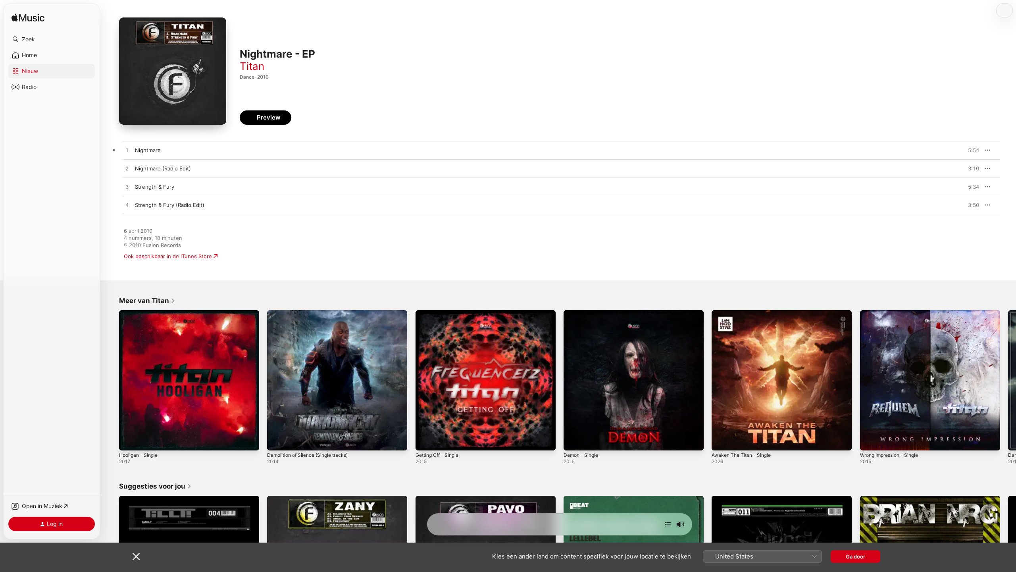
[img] (28, 18)
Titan (252, 66)
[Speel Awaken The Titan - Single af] (721, 440)
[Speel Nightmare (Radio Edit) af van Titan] (127, 168)
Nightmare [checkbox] (148, 150)
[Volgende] (668, 524)
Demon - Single (583, 313)
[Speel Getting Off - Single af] (425, 440)
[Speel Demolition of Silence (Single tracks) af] (277, 440)
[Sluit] (136, 556)
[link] (147, 300)
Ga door (855, 556)
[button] (51, 39)
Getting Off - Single (440, 313)
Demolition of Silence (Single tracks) (312, 313)
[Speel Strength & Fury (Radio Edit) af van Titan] (127, 205)
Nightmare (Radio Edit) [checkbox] (163, 168)
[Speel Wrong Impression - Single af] (870, 440)
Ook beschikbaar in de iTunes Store (168, 256)
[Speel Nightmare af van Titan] (127, 150)
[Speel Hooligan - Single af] (129, 440)
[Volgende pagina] (1008, 380)
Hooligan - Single (140, 313)
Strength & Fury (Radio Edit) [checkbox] (169, 205)
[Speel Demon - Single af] (573, 440)
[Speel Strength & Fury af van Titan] (127, 187)
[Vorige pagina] (111, 380)
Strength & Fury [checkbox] (154, 187)
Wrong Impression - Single (893, 313)
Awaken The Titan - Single (744, 313)
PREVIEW (970, 150)
